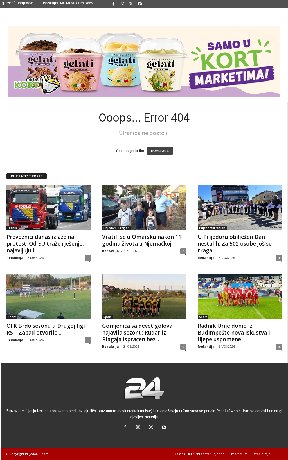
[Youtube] (139, 4)
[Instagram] (122, 4)
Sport (12, 317)
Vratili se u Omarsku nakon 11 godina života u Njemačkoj (141, 240)
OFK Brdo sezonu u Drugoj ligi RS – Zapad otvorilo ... (45, 329)
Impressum (239, 454)
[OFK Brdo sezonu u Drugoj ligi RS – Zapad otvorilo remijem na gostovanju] (48, 296)
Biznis (12, 228)
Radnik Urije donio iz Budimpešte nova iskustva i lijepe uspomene (234, 332)
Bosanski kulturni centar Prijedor (199, 454)
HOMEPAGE (160, 150)
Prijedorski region (117, 228)
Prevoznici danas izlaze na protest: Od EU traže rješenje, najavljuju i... (45, 243)
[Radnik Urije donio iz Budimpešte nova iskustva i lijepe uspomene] (240, 296)
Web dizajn (262, 454)
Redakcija (14, 257)
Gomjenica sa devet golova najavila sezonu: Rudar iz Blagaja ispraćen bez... (137, 332)
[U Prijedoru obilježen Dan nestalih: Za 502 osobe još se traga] (240, 207)
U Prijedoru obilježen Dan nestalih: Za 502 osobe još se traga (235, 243)
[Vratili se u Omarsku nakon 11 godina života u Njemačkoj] (144, 207)
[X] (131, 4)
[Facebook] (113, 4)
